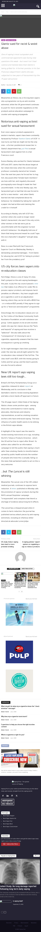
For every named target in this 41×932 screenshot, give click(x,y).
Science (30, 580)
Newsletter (34, 923)
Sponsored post (18, 580)
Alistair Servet (5, 712)
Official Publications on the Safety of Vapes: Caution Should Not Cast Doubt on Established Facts (34, 585)
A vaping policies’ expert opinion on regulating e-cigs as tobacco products (31, 544)
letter (14, 489)
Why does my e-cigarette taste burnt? (14, 717)
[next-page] (22, 591)
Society (3, 580)
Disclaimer (9, 923)
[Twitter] (8, 91)
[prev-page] (19, 591)
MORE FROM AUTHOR (27, 568)
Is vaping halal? (18, 901)
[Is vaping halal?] (5, 904)
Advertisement (24, 923)
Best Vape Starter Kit (9, 818)
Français (20, 926)
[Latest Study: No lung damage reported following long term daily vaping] (20, 871)
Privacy (16, 923)
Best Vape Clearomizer (10, 827)
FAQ (14, 926)
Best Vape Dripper (8, 816)
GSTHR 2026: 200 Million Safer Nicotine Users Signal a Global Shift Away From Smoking (7, 585)
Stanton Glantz (25, 139)
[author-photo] (20, 557)
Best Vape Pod (7, 821)
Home (2, 12)
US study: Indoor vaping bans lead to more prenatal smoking (9, 544)
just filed (24, 149)
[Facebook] (3, 91)
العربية (26, 926)
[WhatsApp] (19, 91)
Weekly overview (11, 40)
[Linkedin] (8, 796)
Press (7, 12)
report (27, 386)
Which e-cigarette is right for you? (12, 735)
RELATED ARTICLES (13, 568)
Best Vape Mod (8, 824)
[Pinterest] (14, 91)
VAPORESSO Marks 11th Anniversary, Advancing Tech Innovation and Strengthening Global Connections (20, 585)
